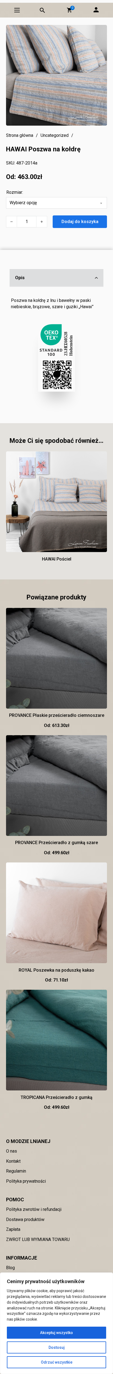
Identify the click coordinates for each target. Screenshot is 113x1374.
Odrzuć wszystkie (56, 1362)
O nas (11, 1151)
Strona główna (19, 135)
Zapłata (13, 1229)
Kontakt (13, 1161)
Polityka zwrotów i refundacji (33, 1209)
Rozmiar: (14, 192)
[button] (69, 10)
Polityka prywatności (26, 1181)
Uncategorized (55, 135)
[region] (56, 1323)
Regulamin (16, 1171)
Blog (10, 1267)
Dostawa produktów (25, 1219)
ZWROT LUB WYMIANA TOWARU (38, 1239)
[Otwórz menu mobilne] (17, 10)
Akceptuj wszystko (56, 1332)
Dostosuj (57, 1347)
